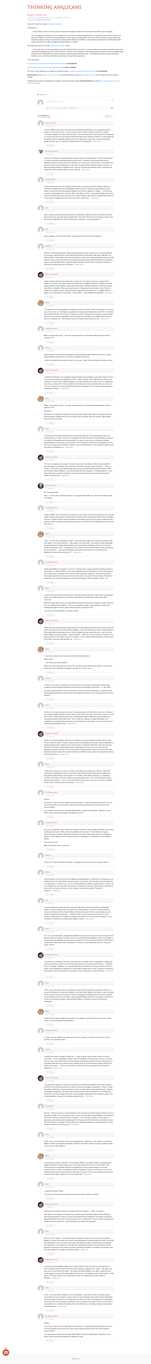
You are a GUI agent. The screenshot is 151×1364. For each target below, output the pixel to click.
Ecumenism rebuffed (54, 24)
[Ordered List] (59, 108)
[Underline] (53, 108)
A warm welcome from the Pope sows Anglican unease (45, 67)
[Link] (70, 108)
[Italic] (50, 108)
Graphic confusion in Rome (51, 75)
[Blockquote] (64, 108)
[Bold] (47, 108)
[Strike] (56, 108)
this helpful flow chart (89, 75)
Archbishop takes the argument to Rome (82, 71)
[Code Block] (67, 108)
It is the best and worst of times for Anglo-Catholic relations (46, 63)
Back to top (75, 1359)
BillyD (47, 302)
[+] (76, 108)
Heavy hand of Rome (58, 45)
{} (73, 108)
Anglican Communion (44, 20)
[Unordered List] (62, 108)
